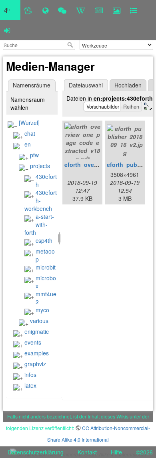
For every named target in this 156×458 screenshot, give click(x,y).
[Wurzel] (29, 123)
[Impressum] (133, 10)
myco (42, 310)
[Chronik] (45, 10)
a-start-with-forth (39, 224)
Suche (71, 45)
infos (30, 375)
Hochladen (128, 85)
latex (30, 385)
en (27, 144)
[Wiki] (80, 10)
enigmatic (36, 331)
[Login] (7, 30)
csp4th (44, 240)
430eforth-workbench (40, 200)
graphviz (35, 364)
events (32, 342)
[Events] (62, 10)
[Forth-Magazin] (99, 10)
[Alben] (116, 10)
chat (29, 133)
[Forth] (28, 10)
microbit (46, 267)
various (39, 321)
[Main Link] (10, 10)
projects (40, 166)
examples (36, 353)
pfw (34, 155)
